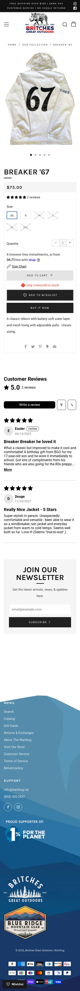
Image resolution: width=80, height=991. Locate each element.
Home (12, 44)
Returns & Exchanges (19, 733)
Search (9, 712)
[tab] (31, 155)
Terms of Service (16, 761)
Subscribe (38, 622)
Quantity (12, 244)
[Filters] (61, 405)
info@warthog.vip (16, 790)
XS (12, 215)
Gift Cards (11, 726)
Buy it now (40, 307)
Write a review (29, 405)
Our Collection (35, 44)
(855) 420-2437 (14, 797)
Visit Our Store (14, 747)
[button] (17, 197)
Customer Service (16, 754)
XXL (25, 227)
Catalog (9, 719)
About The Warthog (17, 740)
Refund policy (13, 768)
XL (12, 227)
